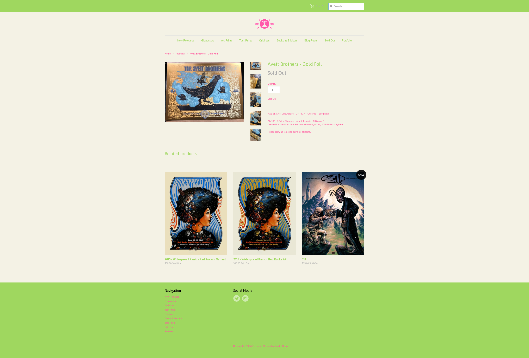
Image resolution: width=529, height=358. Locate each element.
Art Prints (169, 305)
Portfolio (169, 331)
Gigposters (170, 301)
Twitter (236, 298)
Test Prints (170, 309)
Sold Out (169, 327)
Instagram (245, 298)
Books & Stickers (173, 318)
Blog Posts (170, 322)
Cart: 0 (319, 6)
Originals (169, 314)
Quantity (272, 84)
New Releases (172, 296)
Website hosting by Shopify (276, 346)
